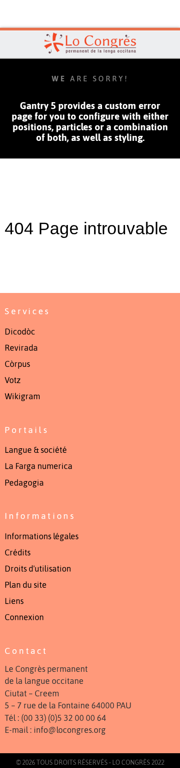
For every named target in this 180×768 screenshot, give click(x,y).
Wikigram (22, 396)
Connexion (24, 617)
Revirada (21, 348)
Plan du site (26, 585)
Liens (14, 601)
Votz (13, 380)
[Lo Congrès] (90, 43)
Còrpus (17, 364)
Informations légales (41, 536)
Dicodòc (20, 331)
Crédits (17, 552)
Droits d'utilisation (38, 568)
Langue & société (36, 450)
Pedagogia (24, 483)
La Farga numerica (38, 466)
